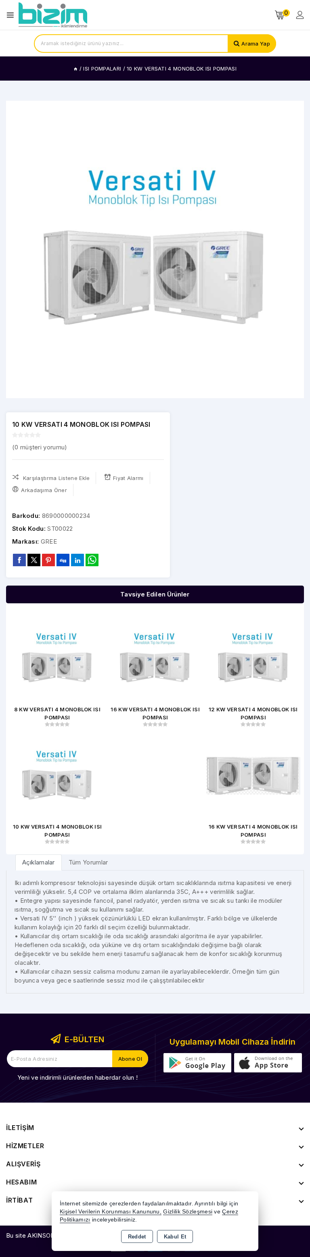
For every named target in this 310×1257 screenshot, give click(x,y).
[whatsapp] (92, 560)
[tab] (38, 862)
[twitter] (33, 560)
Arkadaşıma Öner (44, 490)
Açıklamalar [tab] (38, 862)
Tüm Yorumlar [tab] (88, 862)
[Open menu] (12, 15)
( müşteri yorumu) (39, 447)
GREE (49, 541)
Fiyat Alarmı (128, 478)
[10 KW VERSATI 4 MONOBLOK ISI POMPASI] (155, 249)
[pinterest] (48, 559)
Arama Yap (255, 43)
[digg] (63, 559)
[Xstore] (53, 14)
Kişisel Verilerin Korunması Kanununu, (110, 1212)
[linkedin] (77, 559)
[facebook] (19, 559)
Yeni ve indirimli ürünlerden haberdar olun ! (77, 1077)
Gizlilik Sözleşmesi (187, 1212)
